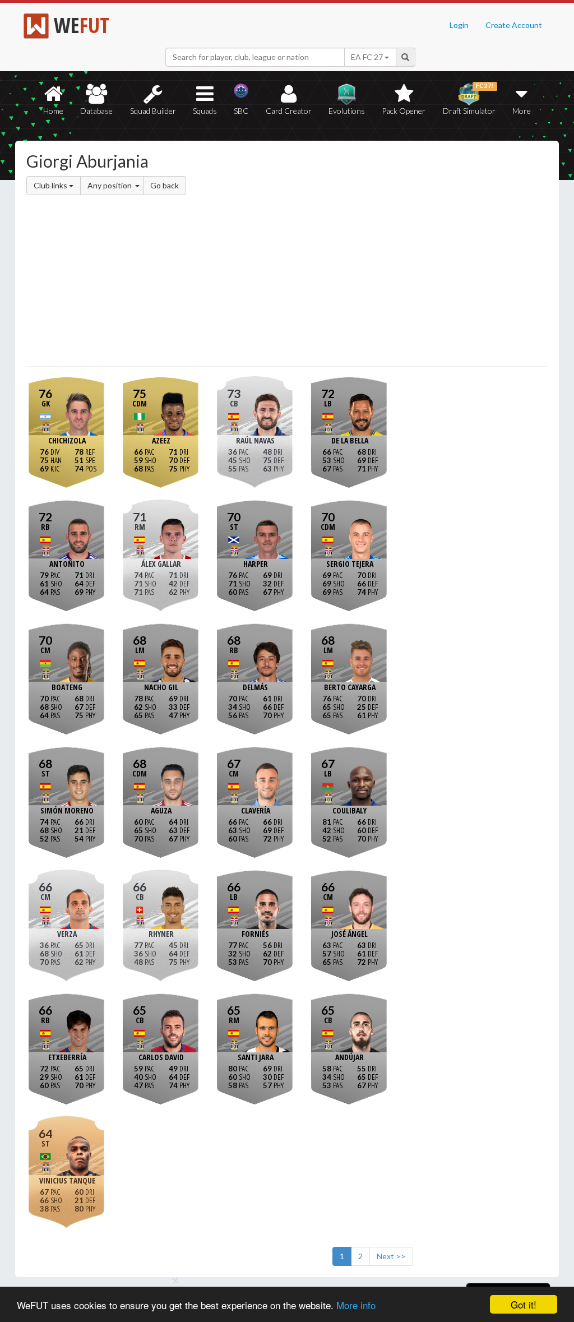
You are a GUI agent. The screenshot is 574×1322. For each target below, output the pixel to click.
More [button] (521, 110)
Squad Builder (153, 110)
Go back (164, 185)
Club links (51, 185)
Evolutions (346, 110)
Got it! (523, 1304)
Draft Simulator (469, 98)
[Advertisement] (287, 282)
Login (459, 25)
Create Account (513, 25)
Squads (205, 110)
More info (356, 1305)
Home (53, 110)
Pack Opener (403, 110)
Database (96, 110)
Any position (110, 185)
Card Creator (289, 110)
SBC (241, 110)
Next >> (391, 1256)
